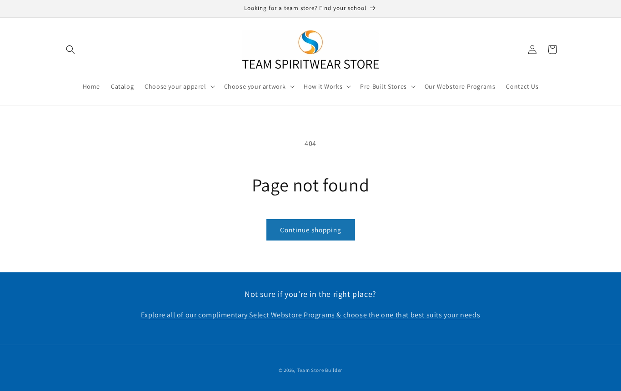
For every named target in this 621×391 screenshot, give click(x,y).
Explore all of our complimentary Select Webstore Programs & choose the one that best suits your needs (311, 315)
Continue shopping (310, 230)
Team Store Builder (320, 370)
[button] (70, 50)
